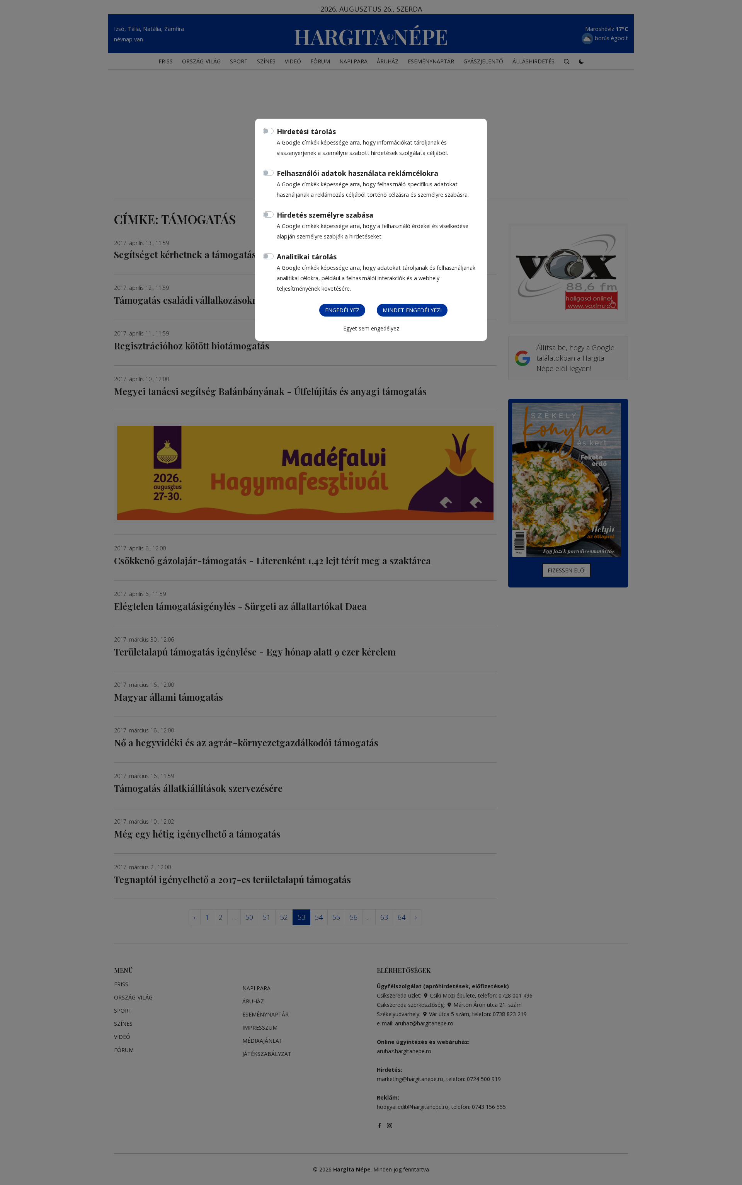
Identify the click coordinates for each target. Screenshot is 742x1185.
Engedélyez (342, 310)
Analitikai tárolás (307, 256)
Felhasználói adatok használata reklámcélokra (357, 173)
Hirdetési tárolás (306, 131)
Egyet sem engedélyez (371, 328)
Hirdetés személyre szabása (325, 215)
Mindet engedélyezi (412, 310)
